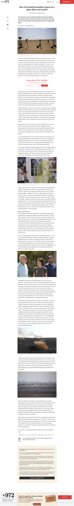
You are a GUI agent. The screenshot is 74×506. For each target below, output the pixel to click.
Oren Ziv (35, 13)
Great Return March (21, 434)
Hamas (46, 434)
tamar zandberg (40, 434)
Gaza (53, 434)
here (19, 431)
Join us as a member (45, 473)
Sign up (44, 85)
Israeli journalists (34, 434)
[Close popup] (56, 495)
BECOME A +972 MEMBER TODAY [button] (37, 477)
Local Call (28, 434)
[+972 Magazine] (6, 2)
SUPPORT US (67, 2)
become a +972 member (39, 449)
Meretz (49, 434)
